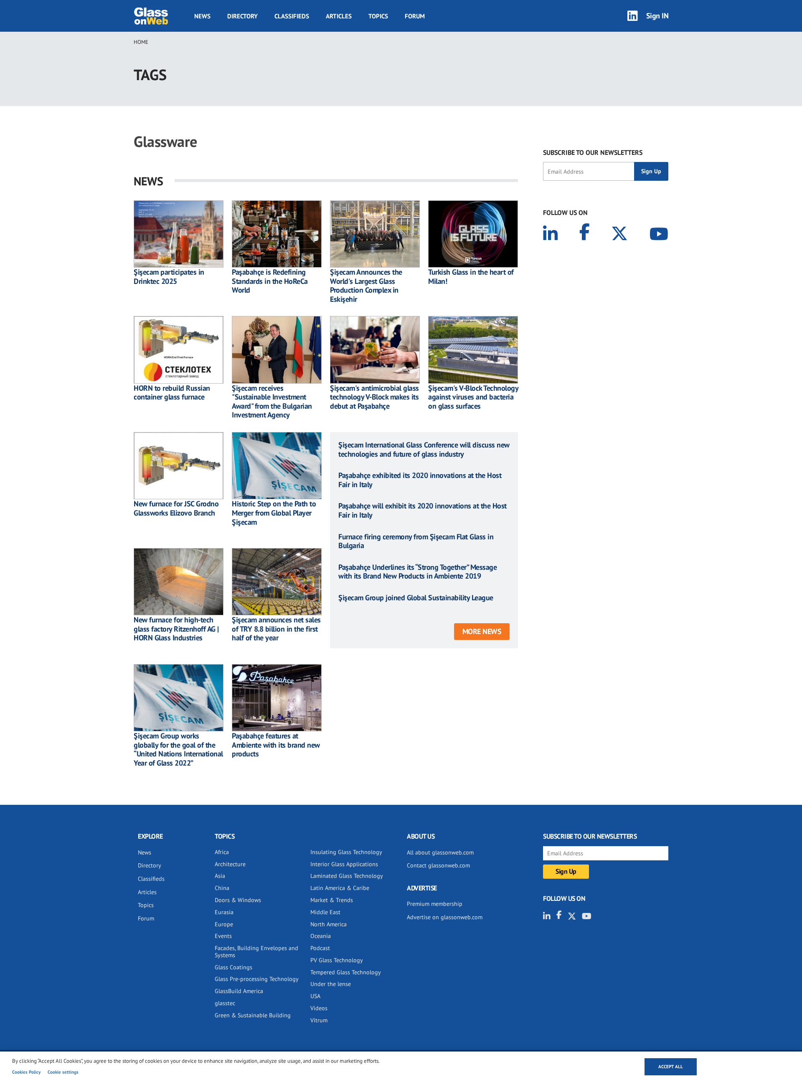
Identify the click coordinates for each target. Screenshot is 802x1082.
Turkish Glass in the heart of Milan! (471, 277)
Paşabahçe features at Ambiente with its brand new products (276, 744)
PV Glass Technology (336, 960)
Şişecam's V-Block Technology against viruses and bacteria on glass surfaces (473, 397)
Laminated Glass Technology (346, 876)
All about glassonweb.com (440, 852)
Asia (220, 876)
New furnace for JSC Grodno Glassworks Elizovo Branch (176, 508)
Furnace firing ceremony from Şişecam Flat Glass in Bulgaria (415, 541)
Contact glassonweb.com (438, 865)
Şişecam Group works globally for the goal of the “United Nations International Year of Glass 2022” (178, 749)
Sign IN (657, 15)
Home (141, 42)
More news (482, 631)
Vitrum (318, 1020)
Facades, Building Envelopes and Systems (256, 951)
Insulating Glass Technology (346, 852)
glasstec (225, 1003)
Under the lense (330, 984)
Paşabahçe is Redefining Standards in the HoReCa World (270, 281)
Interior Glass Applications (344, 864)
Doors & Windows (238, 900)
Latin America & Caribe (339, 888)
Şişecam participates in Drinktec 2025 (169, 277)
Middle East (325, 912)
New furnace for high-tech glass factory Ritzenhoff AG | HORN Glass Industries (176, 628)
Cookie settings (63, 1072)
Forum (415, 16)
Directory (242, 16)
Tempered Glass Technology (345, 972)
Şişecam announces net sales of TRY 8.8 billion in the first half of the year (276, 628)
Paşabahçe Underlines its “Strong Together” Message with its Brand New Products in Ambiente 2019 (417, 572)
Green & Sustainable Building (253, 1015)
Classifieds (291, 16)
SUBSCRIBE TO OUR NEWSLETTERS (592, 152)
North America (328, 924)
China (222, 888)
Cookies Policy (26, 1072)
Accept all (670, 1066)
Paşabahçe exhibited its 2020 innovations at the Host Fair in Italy (419, 480)
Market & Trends (331, 900)
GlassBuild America (239, 991)
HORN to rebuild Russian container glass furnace (172, 393)
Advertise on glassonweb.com (444, 917)
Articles (339, 16)
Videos (318, 1008)
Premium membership (434, 904)
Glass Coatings (233, 967)
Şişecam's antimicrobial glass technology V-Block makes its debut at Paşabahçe (374, 397)
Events (223, 936)
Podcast (320, 948)
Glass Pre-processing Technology (257, 979)
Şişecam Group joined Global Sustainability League (415, 597)
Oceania (320, 936)
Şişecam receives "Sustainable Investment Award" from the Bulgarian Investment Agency (272, 402)
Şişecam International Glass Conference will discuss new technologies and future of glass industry (424, 449)
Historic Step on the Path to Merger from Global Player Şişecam (274, 512)
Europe (224, 924)
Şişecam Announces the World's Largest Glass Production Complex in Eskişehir (366, 285)
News (202, 16)
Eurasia (224, 912)
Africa (222, 852)
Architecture (230, 864)
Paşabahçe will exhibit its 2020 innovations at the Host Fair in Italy (422, 510)
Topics (378, 16)
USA (315, 996)
